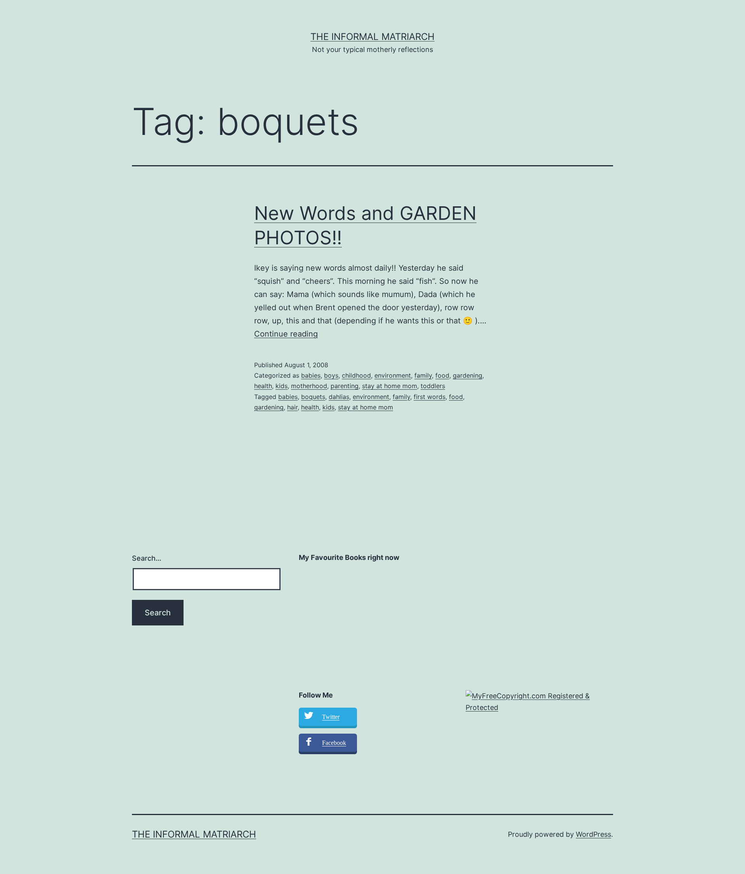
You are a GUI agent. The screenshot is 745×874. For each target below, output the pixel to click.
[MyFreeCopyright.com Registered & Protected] (539, 701)
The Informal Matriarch (372, 36)
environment (392, 375)
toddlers (433, 386)
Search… (146, 558)
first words (429, 397)
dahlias (339, 397)
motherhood (309, 386)
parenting (345, 386)
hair (292, 407)
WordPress (593, 834)
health (263, 386)
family (423, 375)
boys (331, 375)
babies (311, 375)
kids (281, 386)
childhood (356, 375)
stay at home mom (389, 386)
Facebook (334, 742)
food (442, 375)
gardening (467, 375)
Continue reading (286, 334)
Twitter (331, 716)
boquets (313, 397)
